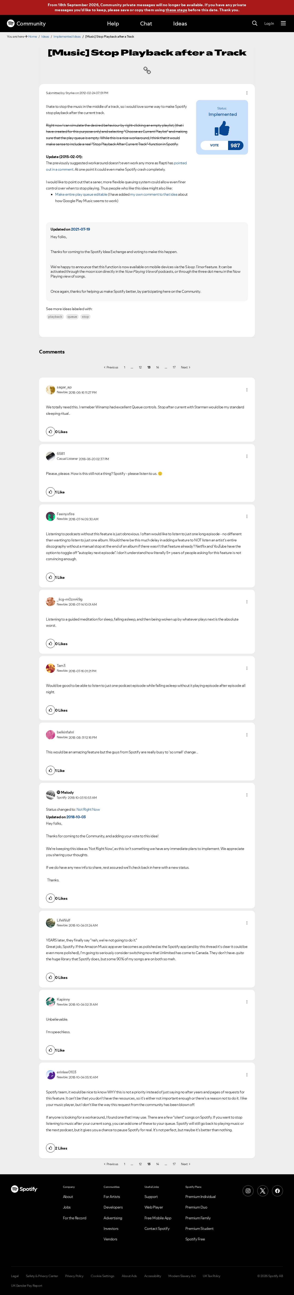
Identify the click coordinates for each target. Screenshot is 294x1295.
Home (32, 36)
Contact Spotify (157, 1228)
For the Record (74, 1217)
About (68, 1196)
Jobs (67, 1207)
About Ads (129, 1276)
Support (151, 1196)
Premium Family (198, 1217)
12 (140, 367)
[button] (214, 145)
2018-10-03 (76, 816)
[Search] (255, 23)
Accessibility (152, 1276)
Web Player (153, 1207)
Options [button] (246, 92)
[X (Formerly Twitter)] (262, 1190)
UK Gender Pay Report (26, 1286)
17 (174, 367)
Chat (146, 23)
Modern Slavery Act (181, 1276)
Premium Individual (200, 1196)
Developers (113, 1207)
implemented (223, 114)
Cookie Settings (102, 1276)
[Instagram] (248, 1190)
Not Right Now (88, 809)
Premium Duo (196, 1207)
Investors (111, 1228)
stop (85, 316)
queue (72, 316)
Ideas (180, 23)
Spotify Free (195, 1239)
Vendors (110, 1239)
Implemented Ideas (67, 36)
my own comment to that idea (154, 194)
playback (55, 316)
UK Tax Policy (211, 1276)
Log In (269, 23)
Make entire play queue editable (81, 194)
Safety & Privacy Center (42, 1276)
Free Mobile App (157, 1217)
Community (31, 23)
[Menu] (283, 23)
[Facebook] (277, 1190)
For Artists (112, 1196)
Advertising (113, 1217)
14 (157, 367)
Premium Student (199, 1228)
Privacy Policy (74, 1276)
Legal (15, 1276)
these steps (176, 9)
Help (113, 23)
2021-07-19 (80, 229)
